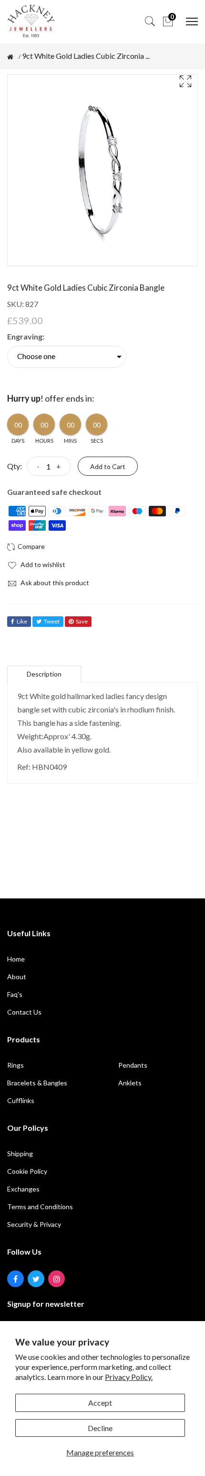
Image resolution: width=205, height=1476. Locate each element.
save (82, 621)
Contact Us (24, 1012)
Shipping (20, 1153)
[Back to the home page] (10, 57)
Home (16, 959)
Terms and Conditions (40, 1207)
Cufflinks (20, 1100)
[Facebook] (15, 1278)
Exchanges (23, 1189)
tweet (52, 621)
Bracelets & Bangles (37, 1083)
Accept (100, 1402)
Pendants (132, 1065)
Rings (15, 1065)
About (16, 977)
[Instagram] (56, 1278)
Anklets (130, 1083)
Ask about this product (54, 583)
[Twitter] (36, 1278)
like (22, 621)
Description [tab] (44, 674)
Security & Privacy (34, 1224)
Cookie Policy (27, 1171)
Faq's (14, 994)
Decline (100, 1427)
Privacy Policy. (129, 1376)
